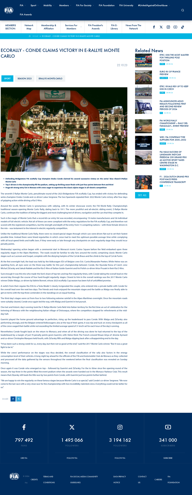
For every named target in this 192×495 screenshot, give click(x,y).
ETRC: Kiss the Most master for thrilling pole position (174, 57)
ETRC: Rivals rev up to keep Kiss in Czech (174, 88)
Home (35, 36)
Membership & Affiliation (48, 27)
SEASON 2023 (25, 78)
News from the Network (133, 27)
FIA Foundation (107, 5)
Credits (34, 479)
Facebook (154, 27)
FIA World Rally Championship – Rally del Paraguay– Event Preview (174, 123)
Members (64, 5)
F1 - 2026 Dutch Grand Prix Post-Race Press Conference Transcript (174, 179)
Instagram (168, 27)
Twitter (161, 27)
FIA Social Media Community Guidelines (84, 479)
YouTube (175, 27)
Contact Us (142, 479)
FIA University (126, 5)
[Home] (8, 10)
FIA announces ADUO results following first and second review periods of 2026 (173, 105)
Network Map (29, 27)
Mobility (47, 5)
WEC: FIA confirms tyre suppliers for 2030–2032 (173, 138)
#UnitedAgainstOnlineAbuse (153, 5)
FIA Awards (26, 14)
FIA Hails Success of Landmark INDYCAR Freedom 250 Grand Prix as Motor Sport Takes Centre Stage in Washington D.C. (173, 158)
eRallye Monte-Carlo (50, 78)
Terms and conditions (49, 479)
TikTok (182, 27)
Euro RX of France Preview (170, 73)
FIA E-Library (114, 27)
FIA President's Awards (95, 27)
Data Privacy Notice (119, 479)
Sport (7, 78)
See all (142, 195)
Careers (158, 479)
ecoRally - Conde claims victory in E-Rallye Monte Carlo (71, 36)
